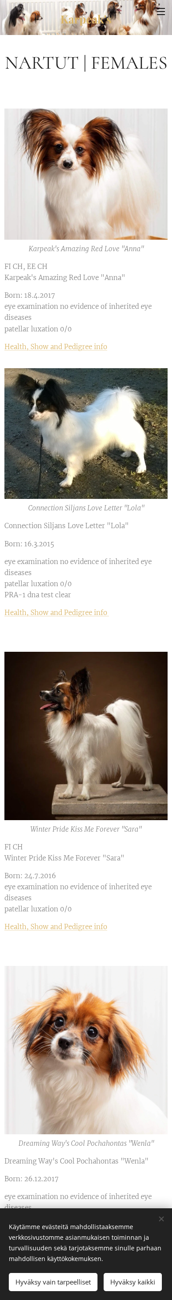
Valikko (161, 11)
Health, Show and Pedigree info (55, 347)
